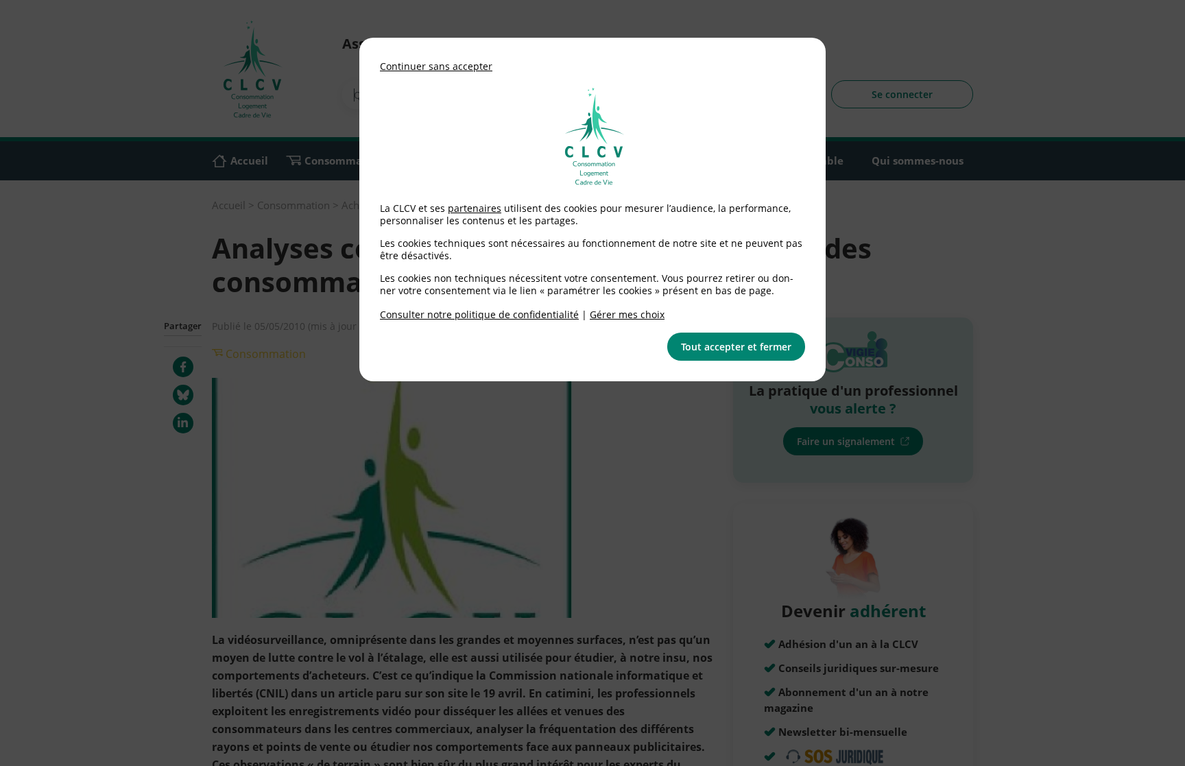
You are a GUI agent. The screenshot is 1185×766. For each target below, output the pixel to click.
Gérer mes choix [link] (627, 314)
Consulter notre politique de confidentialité (479, 314)
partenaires (474, 208)
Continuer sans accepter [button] (436, 66)
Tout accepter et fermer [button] (736, 346)
